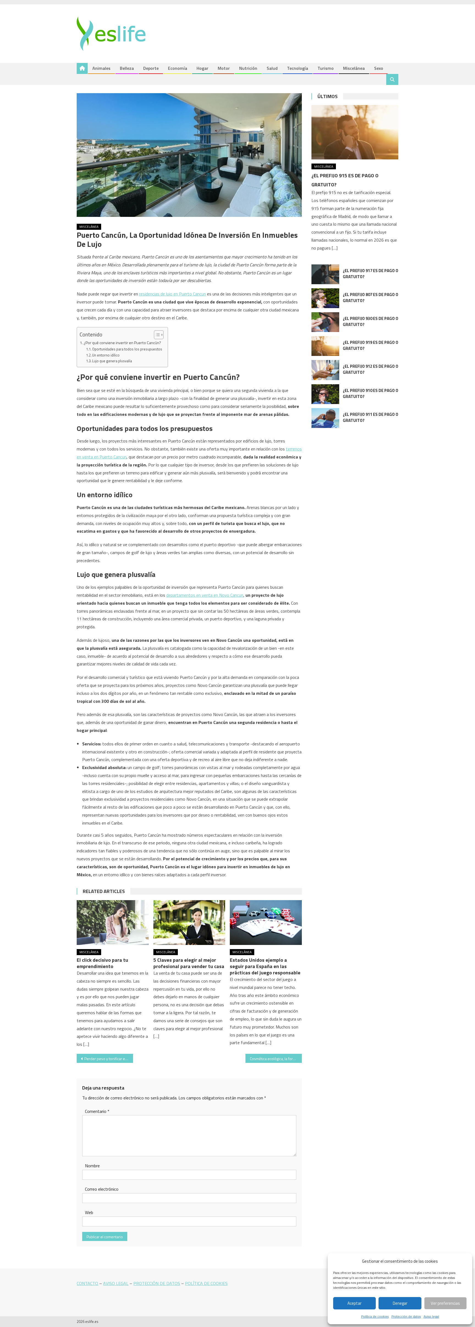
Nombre (92, 1165)
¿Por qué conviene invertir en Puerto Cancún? (122, 343)
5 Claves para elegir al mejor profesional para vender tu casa (188, 963)
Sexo (378, 68)
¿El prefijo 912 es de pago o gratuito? (370, 369)
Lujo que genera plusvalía (112, 361)
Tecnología (297, 68)
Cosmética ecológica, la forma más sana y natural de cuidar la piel (276, 1058)
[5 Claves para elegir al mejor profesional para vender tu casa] (189, 922)
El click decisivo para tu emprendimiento (102, 963)
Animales (101, 68)
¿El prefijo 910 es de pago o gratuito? (370, 393)
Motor (224, 68)
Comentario (97, 1111)
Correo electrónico (101, 1189)
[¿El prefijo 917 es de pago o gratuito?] (325, 274)
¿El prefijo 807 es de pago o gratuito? (370, 297)
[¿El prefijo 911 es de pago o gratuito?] (325, 418)
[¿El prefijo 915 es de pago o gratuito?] (354, 132)
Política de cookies (375, 1316)
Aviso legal (431, 1316)
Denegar (400, 1303)
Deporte (151, 68)
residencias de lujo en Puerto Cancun (172, 294)
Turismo (325, 68)
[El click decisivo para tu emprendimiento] (113, 922)
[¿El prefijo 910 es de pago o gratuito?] (325, 394)
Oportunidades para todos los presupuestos (127, 349)
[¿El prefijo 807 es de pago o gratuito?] (325, 298)
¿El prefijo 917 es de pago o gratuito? (370, 273)
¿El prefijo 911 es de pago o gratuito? (370, 417)
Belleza (127, 68)
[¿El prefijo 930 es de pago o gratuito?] (325, 322)
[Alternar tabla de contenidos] (156, 334)
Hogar (202, 68)
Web (89, 1212)
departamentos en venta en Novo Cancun (204, 595)
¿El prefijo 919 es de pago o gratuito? (370, 345)
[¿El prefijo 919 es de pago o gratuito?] (325, 346)
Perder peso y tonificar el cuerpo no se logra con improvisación (108, 1058)
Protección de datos (406, 1316)
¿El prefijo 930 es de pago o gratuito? (370, 321)
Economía (177, 68)
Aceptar (354, 1303)
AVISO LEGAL (115, 1283)
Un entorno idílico (106, 355)
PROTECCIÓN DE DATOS (156, 1283)
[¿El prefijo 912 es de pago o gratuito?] (325, 370)
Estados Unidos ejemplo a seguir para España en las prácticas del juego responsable (265, 966)
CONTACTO (87, 1283)
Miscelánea (354, 68)
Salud (272, 68)
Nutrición (248, 68)
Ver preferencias (445, 1303)
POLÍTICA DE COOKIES (206, 1283)
